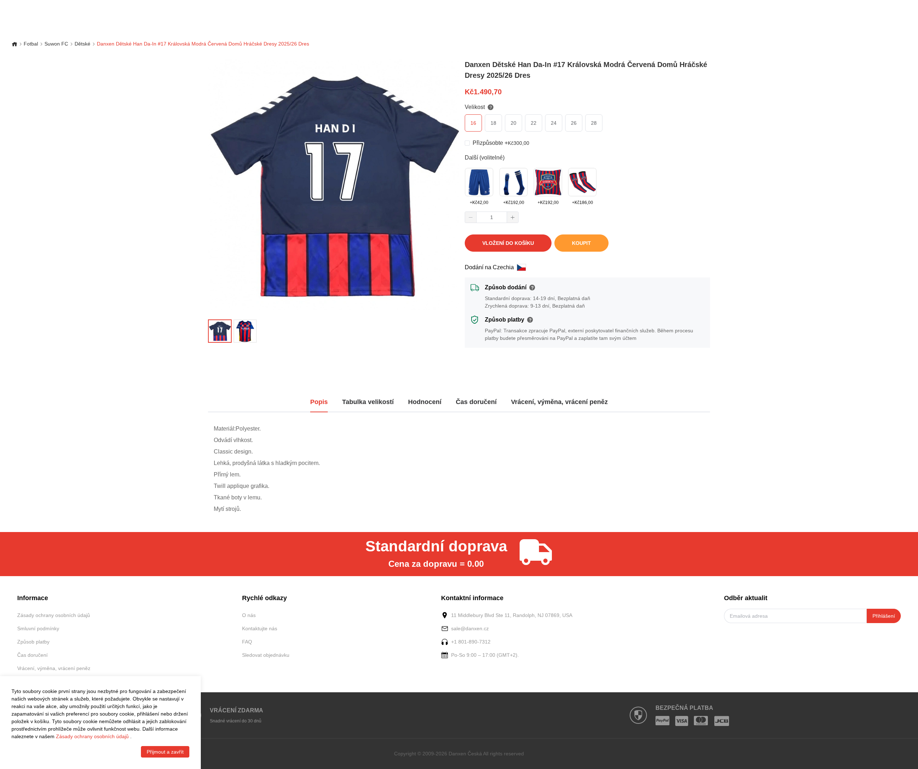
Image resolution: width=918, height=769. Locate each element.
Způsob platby (33, 642)
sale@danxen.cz (470, 628)
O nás (249, 615)
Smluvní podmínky (38, 628)
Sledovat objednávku (265, 655)
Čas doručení (32, 655)
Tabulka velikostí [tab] (368, 401)
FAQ (247, 642)
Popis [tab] (319, 401)
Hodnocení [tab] (424, 401)
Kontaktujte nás (259, 628)
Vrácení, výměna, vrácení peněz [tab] (559, 401)
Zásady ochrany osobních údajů (53, 615)
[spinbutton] (491, 217)
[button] (471, 217)
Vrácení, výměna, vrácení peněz (53, 668)
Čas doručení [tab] (476, 401)
